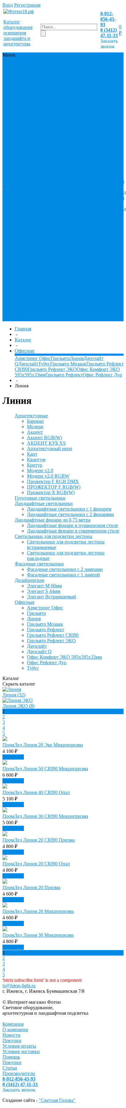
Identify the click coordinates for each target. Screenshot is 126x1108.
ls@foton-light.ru (18, 985)
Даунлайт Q (39, 651)
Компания (13, 1024)
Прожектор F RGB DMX (53, 481)
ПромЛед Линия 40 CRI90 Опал (36, 792)
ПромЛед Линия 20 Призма (31, 887)
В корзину (13, 757)
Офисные (13, 131)
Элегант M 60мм (44, 585)
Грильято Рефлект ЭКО (52, 369)
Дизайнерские (18, 126)
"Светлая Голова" (57, 1100)
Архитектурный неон (49, 448)
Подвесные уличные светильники (26, 238)
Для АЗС (12, 247)
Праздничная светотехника (24, 145)
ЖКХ (8, 280)
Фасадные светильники (16, 118)
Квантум (36, 459)
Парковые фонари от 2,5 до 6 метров (24, 137)
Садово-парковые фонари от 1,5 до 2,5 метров (24, 170)
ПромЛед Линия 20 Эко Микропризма (42, 744)
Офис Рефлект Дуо (102, 374)
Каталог (23, 339)
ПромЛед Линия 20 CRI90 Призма (38, 840)
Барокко (35, 421)
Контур (34, 465)
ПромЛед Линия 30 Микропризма (38, 935)
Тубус (44, 363)
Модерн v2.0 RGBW (48, 476)
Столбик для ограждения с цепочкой (23, 291)
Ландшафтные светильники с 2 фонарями (70, 514)
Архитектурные (19, 66)
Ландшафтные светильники (18, 85)
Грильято (60, 358)
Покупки (115, 181)
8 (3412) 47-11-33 (109, 32)
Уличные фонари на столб (26, 222)
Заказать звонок (109, 43)
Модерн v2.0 (40, 470)
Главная (23, 328)
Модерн (35, 426)
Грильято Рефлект (64, 374)
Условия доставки (21, 1051)
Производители (18, 1073)
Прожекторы (16, 153)
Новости (93, 192)
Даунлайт (28, 363)
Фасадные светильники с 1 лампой (63, 574)
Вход (7, 5)
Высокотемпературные (27, 274)
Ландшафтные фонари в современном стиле (73, 530)
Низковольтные (32, 280)
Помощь (11, 1057)
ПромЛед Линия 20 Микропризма (38, 911)
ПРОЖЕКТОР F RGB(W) (53, 487)
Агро (36, 263)
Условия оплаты (19, 1046)
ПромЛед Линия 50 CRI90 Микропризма (45, 768)
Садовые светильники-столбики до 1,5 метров (27, 181)
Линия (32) (13, 694)
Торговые (13, 208)
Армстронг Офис (33, 358)
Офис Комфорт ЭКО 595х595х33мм (64, 657)
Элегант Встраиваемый (51, 596)
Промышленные (20, 159)
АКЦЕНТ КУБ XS (46, 443)
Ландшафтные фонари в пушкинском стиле (72, 525)
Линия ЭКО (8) (18, 705)
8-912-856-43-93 (108, 19)
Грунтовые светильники (16, 74)
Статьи (113, 186)
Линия (76, 358)
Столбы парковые (21, 203)
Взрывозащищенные (24, 269)
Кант (32, 454)
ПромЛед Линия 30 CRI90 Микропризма (45, 816)
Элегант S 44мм (43, 591)
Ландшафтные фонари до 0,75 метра (26, 96)
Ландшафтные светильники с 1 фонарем (69, 508)
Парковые (13, 285)
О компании (94, 184)
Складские (38, 197)
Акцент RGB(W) (44, 437)
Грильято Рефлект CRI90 (53, 635)
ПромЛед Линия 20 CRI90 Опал (36, 863)
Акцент (35, 432)
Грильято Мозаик (68, 363)
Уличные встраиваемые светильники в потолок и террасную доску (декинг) (25, 307)
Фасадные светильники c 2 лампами (65, 569)
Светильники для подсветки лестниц (23, 107)
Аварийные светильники (25, 249)
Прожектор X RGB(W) (51, 492)
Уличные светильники (16, 217)
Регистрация (27, 5)
